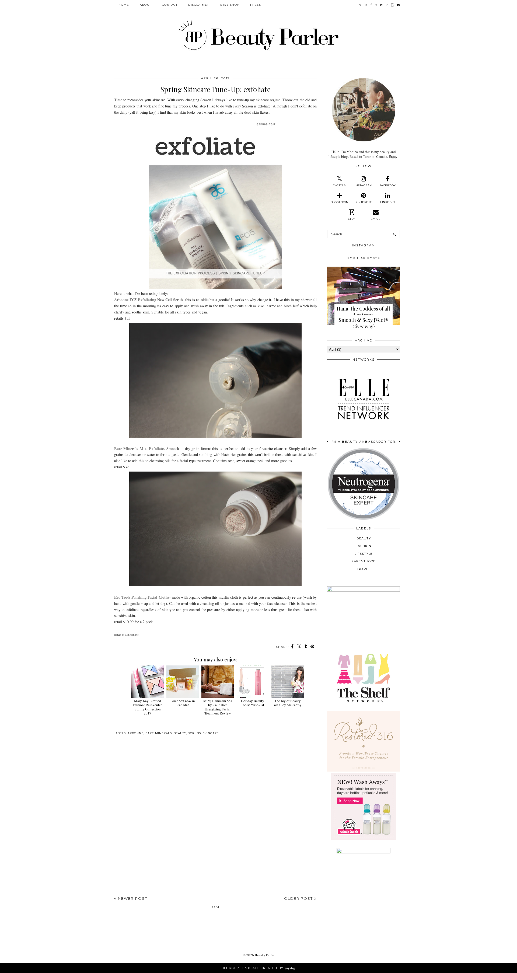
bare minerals (158, 733)
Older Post (299, 898)
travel (363, 569)
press (255, 4)
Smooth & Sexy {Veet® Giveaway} (364, 323)
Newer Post (132, 898)
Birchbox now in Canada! (182, 702)
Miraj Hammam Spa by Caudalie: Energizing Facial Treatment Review (217, 707)
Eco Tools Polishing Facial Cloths (141, 597)
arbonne (136, 733)
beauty (180, 733)
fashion (363, 546)
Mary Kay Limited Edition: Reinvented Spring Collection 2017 (148, 707)
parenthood (363, 561)
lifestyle (363, 554)
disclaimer (198, 4)
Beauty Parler (264, 955)
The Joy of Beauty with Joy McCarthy (288, 702)
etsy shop (229, 4)
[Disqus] (215, 817)
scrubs (194, 733)
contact (170, 4)
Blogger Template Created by (258, 968)
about (145, 4)
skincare (211, 733)
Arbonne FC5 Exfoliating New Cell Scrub (148, 299)
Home (123, 4)
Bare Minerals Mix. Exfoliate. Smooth (146, 448)
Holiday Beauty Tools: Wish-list (252, 702)
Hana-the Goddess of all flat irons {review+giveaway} (363, 315)
